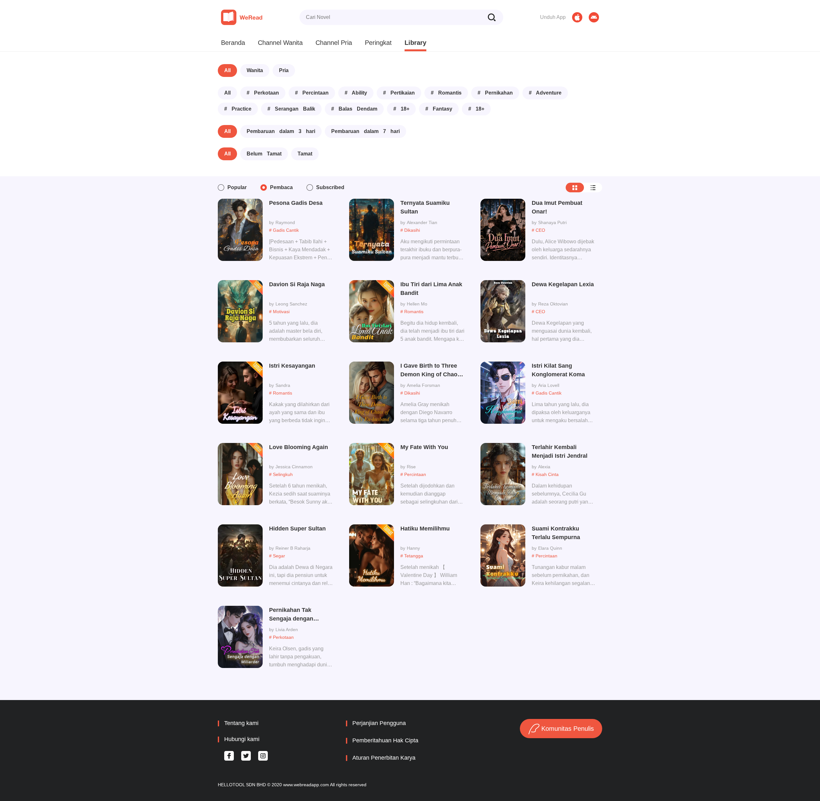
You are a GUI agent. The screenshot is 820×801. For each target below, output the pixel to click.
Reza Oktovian (553, 303)
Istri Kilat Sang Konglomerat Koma (558, 370)
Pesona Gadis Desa (296, 203)
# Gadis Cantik (284, 230)
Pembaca (281, 187)
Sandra (282, 385)
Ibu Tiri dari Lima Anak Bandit (431, 288)
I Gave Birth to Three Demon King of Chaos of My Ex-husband (430, 371)
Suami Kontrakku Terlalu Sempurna (556, 532)
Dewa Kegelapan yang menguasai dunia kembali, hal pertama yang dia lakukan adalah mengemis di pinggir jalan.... (562, 331)
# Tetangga (411, 555)
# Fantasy (438, 109)
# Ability (356, 93)
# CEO (538, 230)
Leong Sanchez (291, 303)
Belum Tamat (264, 153)
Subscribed (330, 187)
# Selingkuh (281, 474)
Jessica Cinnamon (294, 466)
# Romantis (446, 93)
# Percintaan (312, 93)
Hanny (413, 548)
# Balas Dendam (354, 109)
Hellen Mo (417, 303)
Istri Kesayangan (292, 366)
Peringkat (378, 42)
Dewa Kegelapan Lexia (563, 284)
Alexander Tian (422, 222)
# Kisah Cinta (545, 474)
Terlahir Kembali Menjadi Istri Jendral (559, 451)
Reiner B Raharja (292, 548)
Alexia (544, 466)
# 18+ (401, 109)
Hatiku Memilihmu (425, 528)
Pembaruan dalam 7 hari (365, 131)
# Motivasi (279, 311)
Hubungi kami (241, 739)
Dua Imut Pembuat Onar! (557, 207)
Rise (411, 466)
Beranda (233, 42)
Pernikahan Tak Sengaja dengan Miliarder (291, 615)
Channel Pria (334, 42)
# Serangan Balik (291, 109)
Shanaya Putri (552, 222)
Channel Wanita (280, 42)
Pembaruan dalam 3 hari (281, 131)
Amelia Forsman (423, 385)
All (227, 70)
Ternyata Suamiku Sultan (425, 207)
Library (415, 42)
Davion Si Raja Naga (297, 284)
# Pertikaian (399, 93)
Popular (237, 187)
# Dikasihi (410, 230)
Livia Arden (286, 629)
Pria (284, 70)
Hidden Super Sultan (297, 528)
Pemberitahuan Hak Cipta (385, 740)
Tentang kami (241, 723)
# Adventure (545, 93)
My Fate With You (424, 447)
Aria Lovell (548, 385)
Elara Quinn (550, 548)
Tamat (305, 153)
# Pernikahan (495, 93)
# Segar (277, 555)
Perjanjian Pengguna (379, 723)
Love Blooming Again (298, 447)
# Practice (237, 109)
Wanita (255, 70)
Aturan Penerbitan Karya (383, 758)
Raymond (285, 222)
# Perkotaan (263, 93)
